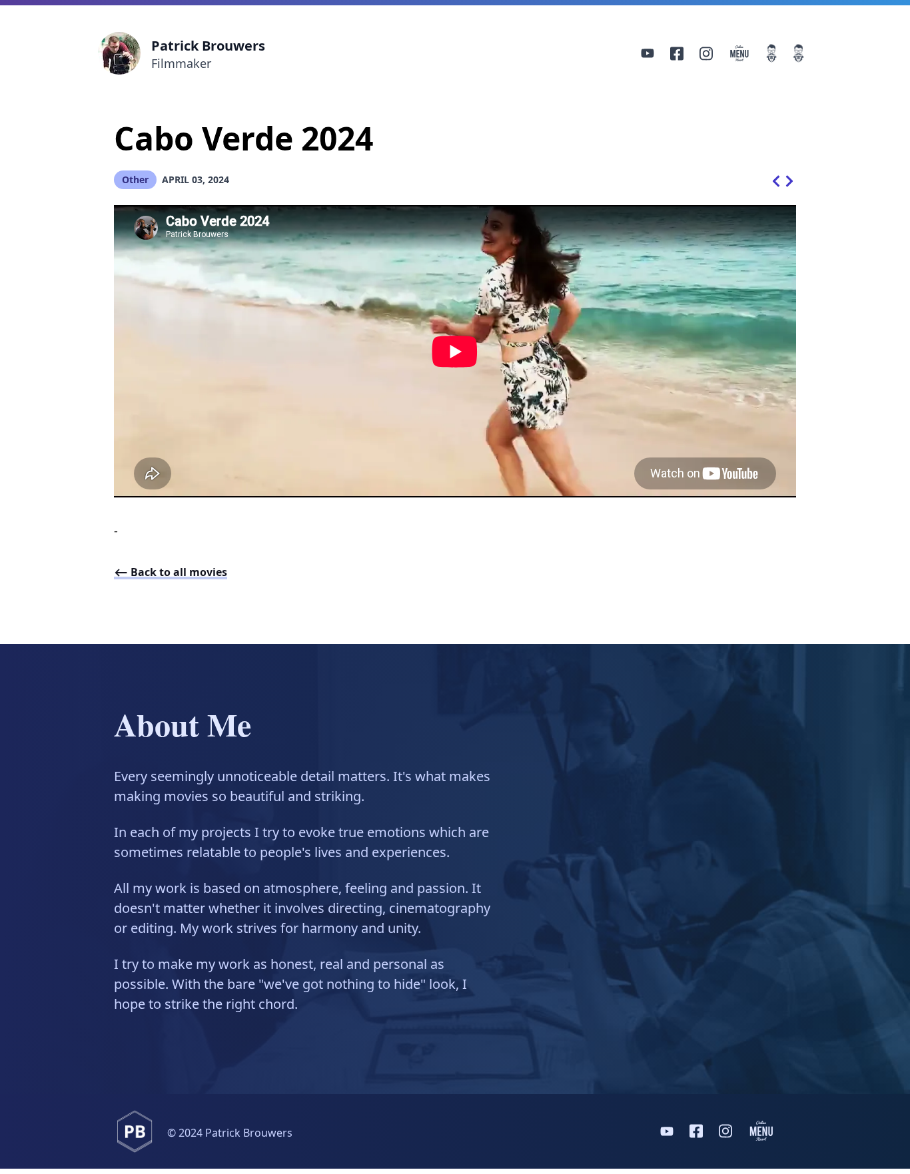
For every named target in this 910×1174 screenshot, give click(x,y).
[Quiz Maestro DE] (798, 53)
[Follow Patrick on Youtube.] (647, 53)
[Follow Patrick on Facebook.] (676, 53)
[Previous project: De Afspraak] (776, 180)
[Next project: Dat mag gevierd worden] (789, 180)
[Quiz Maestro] (771, 53)
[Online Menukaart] (739, 53)
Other (135, 179)
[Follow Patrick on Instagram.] (706, 53)
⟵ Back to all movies (170, 572)
